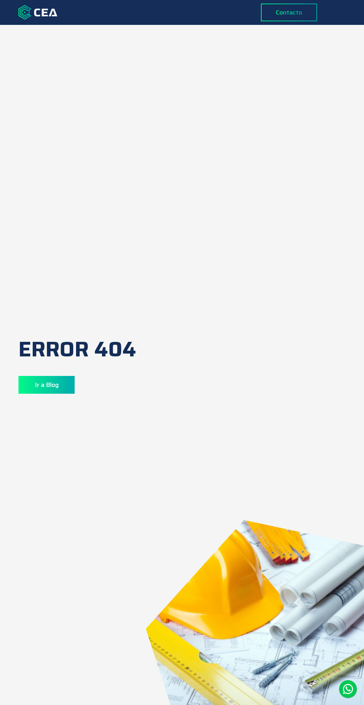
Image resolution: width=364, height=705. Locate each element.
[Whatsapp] (348, 689)
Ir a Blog (47, 385)
